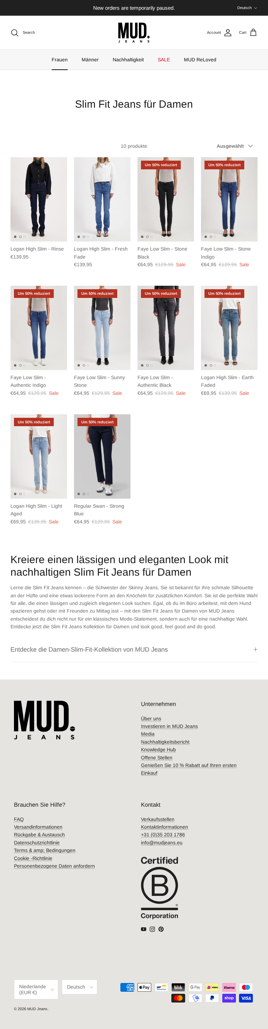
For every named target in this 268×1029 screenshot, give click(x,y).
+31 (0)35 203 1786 (163, 834)
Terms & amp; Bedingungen (44, 850)
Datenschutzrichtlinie (37, 842)
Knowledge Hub (158, 749)
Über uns (151, 718)
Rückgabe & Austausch (39, 834)
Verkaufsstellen (157, 819)
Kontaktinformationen (164, 827)
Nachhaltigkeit (128, 59)
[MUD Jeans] (134, 33)
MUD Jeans (37, 1009)
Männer (90, 59)
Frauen (60, 59)
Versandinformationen (38, 827)
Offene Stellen (156, 757)
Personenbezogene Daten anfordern (54, 866)
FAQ (19, 819)
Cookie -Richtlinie (33, 858)
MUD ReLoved (200, 59)
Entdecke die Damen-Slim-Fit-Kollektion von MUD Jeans (89, 649)
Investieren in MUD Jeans (169, 726)
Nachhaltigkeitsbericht (165, 742)
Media (148, 734)
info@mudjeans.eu (162, 842)
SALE (164, 59)
